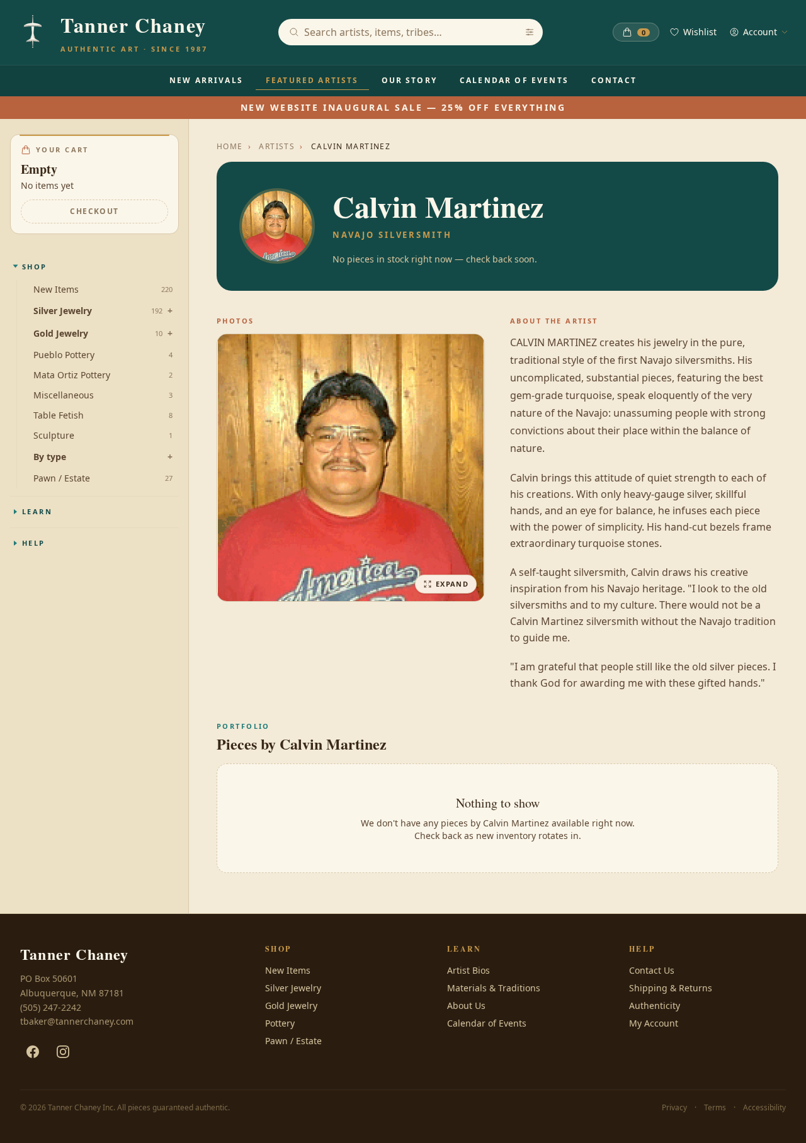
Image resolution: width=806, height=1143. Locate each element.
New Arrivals (206, 80)
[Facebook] (32, 1051)
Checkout (94, 210)
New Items (287, 970)
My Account (653, 1023)
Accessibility (764, 1108)
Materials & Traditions (493, 988)
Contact (614, 80)
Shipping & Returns (670, 988)
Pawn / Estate (293, 1041)
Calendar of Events (514, 80)
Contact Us (651, 970)
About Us (466, 1005)
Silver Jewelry (62, 311)
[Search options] (529, 32)
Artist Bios (468, 970)
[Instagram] (63, 1051)
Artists (277, 147)
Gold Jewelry (60, 333)
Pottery (280, 1023)
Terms (715, 1108)
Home (230, 147)
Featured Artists (312, 80)
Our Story (409, 80)
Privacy (674, 1108)
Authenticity (654, 1005)
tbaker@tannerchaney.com (76, 1021)
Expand (452, 583)
